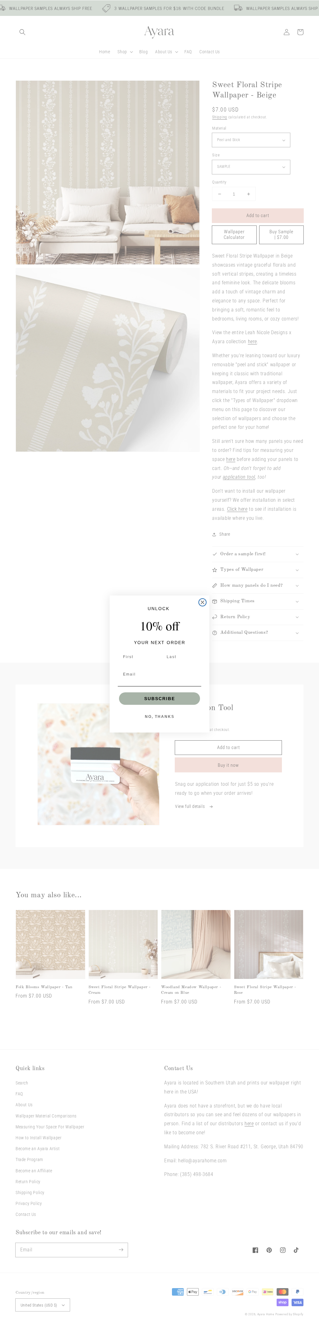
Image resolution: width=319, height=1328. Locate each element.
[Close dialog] (202, 602)
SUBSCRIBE (159, 698)
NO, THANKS (159, 716)
